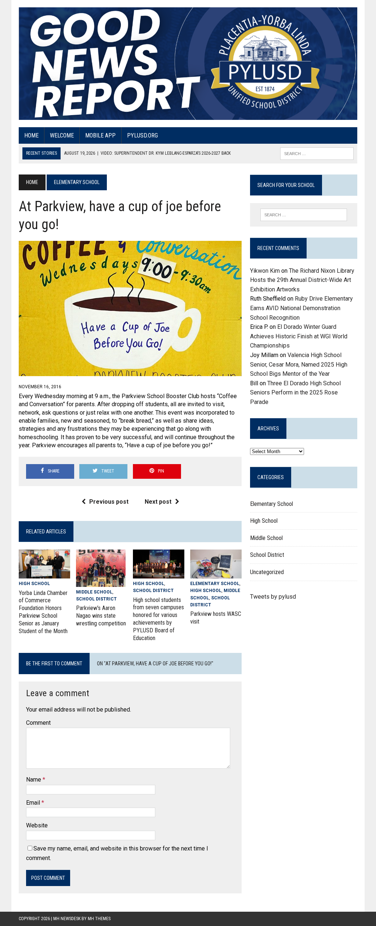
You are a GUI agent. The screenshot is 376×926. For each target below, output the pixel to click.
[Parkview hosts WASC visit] (216, 573)
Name (34, 779)
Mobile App (100, 135)
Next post (158, 501)
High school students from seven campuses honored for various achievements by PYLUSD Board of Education (158, 619)
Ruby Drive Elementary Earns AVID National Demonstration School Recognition (301, 308)
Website (37, 825)
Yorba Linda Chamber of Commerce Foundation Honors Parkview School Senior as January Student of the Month (43, 612)
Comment (38, 722)
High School (34, 583)
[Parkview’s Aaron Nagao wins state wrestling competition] (101, 581)
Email (33, 802)
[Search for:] (303, 215)
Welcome (62, 135)
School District (96, 599)
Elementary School (214, 583)
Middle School (94, 592)
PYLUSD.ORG (142, 135)
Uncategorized (267, 572)
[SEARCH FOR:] (317, 153)
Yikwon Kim (265, 270)
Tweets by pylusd (273, 596)
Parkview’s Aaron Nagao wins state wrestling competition (101, 616)
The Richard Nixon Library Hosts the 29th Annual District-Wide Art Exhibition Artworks (302, 280)
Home (31, 135)
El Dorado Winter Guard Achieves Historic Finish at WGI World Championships (298, 336)
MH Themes (99, 918)
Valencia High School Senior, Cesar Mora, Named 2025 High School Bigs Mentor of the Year (298, 364)
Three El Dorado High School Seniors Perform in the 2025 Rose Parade (295, 392)
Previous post (109, 501)
